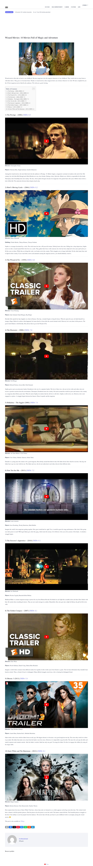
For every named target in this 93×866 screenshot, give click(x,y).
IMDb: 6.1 (37, 540)
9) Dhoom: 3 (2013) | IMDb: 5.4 (14, 107)
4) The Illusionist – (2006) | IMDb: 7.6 (16, 97)
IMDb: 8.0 (31, 260)
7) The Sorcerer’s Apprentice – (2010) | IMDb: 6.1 (18, 103)
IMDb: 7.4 (34, 402)
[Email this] (7, 827)
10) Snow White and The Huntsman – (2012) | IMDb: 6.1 (21, 109)
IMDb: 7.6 (28, 330)
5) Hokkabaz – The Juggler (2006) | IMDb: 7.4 (18, 99)
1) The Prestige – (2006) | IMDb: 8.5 (15, 91)
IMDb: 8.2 (34, 187)
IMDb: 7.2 (30, 470)
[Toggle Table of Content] (32, 88)
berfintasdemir (23, 839)
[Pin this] (18, 827)
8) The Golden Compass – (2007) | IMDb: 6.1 (17, 105)
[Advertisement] (46, 24)
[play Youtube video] (46, 141)
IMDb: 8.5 (27, 115)
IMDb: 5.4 (24, 678)
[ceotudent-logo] (6, 7)
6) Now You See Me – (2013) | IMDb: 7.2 (16, 101)
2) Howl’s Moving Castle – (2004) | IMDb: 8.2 (18, 93)
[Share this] (10, 827)
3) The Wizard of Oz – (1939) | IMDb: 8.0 (17, 95)
